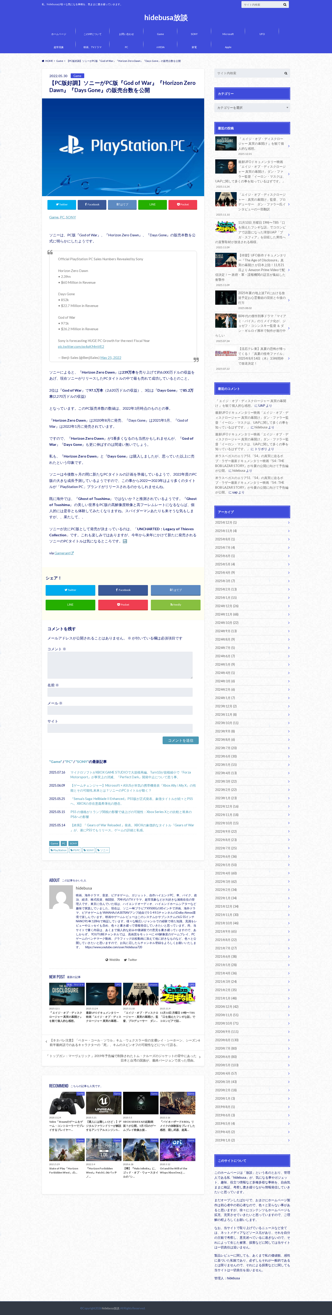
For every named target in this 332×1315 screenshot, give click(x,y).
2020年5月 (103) (226, 1065)
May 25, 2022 (110, 357)
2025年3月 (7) (225, 581)
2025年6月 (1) (225, 556)
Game (160, 34)
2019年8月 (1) (225, 1107)
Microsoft (228, 34)
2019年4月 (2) (225, 1132)
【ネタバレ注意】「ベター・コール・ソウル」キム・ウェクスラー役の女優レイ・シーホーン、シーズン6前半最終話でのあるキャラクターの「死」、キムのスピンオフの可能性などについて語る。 (125, 1043)
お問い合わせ (126, 34)
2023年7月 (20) (226, 748)
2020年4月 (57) (226, 1073)
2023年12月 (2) (226, 706)
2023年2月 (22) (226, 790)
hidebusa (84, 888)
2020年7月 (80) (226, 1048)
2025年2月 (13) (226, 589)
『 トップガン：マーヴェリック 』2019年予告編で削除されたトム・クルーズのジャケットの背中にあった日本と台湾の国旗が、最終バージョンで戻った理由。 (121, 1058)
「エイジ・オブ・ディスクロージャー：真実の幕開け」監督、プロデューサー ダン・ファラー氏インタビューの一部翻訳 (251, 204)
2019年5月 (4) (225, 1123)
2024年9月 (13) (226, 631)
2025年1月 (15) (226, 597)
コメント (56, 649)
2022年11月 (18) (226, 815)
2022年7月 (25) (226, 848)
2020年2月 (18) (226, 1090)
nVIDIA (160, 47)
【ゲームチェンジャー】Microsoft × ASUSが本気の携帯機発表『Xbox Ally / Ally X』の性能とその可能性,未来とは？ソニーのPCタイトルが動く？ (133, 787)
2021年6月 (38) (226, 956)
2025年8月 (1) (225, 539)
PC (126, 47)
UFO (262, 34)
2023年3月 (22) (226, 781)
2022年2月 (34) (226, 890)
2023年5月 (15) (226, 765)
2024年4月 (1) (225, 673)
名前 (53, 685)
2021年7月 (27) (226, 948)
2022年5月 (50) (226, 865)
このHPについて (93, 34)
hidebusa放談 (166, 17)
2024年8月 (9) (225, 639)
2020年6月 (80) (226, 1057)
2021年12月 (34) (226, 906)
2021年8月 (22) (226, 940)
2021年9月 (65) (226, 931)
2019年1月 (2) (225, 1140)
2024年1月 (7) (225, 698)
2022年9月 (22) (226, 831)
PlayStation (60, 850)
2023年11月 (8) (226, 714)
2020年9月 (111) (226, 1032)
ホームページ (58, 34)
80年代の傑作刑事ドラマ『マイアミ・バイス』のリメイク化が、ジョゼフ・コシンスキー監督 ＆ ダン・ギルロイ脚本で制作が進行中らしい (250, 328)
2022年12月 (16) (226, 806)
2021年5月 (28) (226, 965)
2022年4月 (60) (226, 873)
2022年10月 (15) (226, 823)
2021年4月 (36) (226, 973)
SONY (194, 34)
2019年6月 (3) (225, 1115)
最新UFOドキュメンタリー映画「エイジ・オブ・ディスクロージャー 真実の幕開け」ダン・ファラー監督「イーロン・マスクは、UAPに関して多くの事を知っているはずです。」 (250, 174)
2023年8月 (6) (225, 739)
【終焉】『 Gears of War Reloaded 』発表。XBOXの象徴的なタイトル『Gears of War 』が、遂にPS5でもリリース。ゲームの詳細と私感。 (132, 827)
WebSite (114, 960)
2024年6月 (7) (225, 656)
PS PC (76, 850)
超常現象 (59, 47)
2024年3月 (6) (225, 681)
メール (55, 703)
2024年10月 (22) (226, 623)
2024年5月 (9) (225, 664)
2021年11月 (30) (226, 915)
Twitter (132, 960)
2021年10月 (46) (226, 923)
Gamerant (62, 553)
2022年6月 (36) (226, 856)
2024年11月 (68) (226, 614)
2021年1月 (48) (226, 998)
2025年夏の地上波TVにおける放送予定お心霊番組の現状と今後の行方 (262, 300)
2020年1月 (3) (225, 1098)
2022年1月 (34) (226, 898)
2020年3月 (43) (226, 1082)
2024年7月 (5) (225, 648)
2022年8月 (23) (226, 840)
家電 (194, 47)
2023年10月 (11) (226, 723)
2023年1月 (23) (226, 798)
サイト (52, 721)
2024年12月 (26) (226, 606)
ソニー (104, 850)
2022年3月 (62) (226, 881)
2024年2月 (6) (225, 689)
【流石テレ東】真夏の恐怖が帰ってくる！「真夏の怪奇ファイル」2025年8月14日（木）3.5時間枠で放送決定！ (251, 358)
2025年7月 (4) (225, 547)
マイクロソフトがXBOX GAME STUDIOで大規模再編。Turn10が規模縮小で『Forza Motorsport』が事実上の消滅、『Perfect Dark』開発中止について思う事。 (130, 774)
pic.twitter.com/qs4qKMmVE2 (81, 346)
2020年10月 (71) (226, 1023)
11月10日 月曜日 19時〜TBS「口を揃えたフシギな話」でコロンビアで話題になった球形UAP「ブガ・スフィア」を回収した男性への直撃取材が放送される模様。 (250, 235)
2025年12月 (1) (226, 522)
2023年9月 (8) (225, 731)
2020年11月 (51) (226, 1015)
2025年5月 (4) (225, 564)
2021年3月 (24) (226, 981)
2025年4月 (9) (225, 572)
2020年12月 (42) (226, 1006)
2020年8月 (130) (226, 1040)
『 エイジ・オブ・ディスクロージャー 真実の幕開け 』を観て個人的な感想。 (261, 146)
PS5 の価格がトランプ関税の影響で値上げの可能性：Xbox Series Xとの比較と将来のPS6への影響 (131, 814)
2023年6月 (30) (226, 756)
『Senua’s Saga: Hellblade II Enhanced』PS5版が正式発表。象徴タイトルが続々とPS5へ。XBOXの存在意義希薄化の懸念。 (131, 801)
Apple (228, 47)
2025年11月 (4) (226, 531)
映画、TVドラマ (93, 47)
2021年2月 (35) (226, 990)
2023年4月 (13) (226, 773)
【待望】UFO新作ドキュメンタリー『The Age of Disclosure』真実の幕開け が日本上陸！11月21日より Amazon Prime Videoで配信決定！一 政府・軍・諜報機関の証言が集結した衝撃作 (250, 269)
